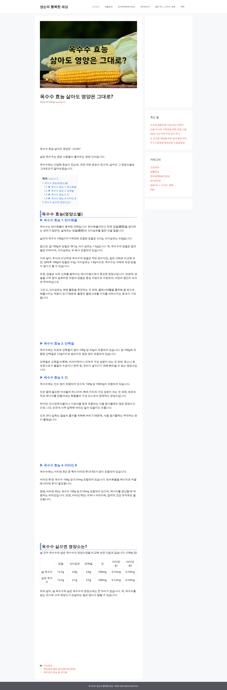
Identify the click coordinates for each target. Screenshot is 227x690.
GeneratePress (131, 686)
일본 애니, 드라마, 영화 (165, 6)
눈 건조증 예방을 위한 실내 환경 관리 (168, 138)
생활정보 (109, 6)
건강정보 (96, 6)
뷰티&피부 (145, 6)
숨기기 (53, 178)
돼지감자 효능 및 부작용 (55, 672)
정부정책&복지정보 (126, 6)
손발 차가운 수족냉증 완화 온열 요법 (168, 129)
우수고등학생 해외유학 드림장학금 (167, 142)
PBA (182, 6)
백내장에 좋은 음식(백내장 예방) (59, 668)
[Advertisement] (88, 127)
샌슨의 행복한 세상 (54, 6)
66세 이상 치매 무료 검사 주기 (165, 133)
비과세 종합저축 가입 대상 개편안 (167, 124)
